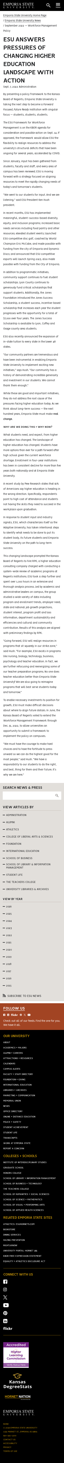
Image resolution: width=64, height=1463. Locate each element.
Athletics (12, 829)
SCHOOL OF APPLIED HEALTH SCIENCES (23, 1210)
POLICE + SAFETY (12, 1122)
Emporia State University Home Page (24, 15)
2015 (9, 986)
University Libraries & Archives (27, 889)
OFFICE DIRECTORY (13, 1111)
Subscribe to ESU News (23, 996)
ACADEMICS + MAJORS (15, 1048)
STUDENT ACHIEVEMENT (15, 1127)
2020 (9, 950)
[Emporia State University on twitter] (5, 1298)
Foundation (13, 844)
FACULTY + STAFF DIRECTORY (18, 1074)
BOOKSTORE (9, 1229)
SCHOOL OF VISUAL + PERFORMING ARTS (24, 1205)
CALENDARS (9, 1064)
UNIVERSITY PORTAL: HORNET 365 (20, 1251)
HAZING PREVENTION (14, 1240)
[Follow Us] (32, 1016)
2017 (8, 971)
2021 (8, 942)
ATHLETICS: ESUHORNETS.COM (18, 1224)
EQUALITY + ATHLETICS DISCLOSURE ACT (24, 1261)
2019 (9, 957)
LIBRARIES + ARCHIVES (15, 1090)
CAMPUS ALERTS (11, 1069)
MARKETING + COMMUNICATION (19, 1095)
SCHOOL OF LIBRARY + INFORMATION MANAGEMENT (29, 1178)
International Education (22, 851)
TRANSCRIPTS (10, 1138)
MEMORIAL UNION (12, 1101)
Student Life (14, 875)
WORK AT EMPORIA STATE (17, 1143)
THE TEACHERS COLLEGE (16, 1189)
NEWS (6, 1106)
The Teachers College (21, 882)
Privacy (7, 1447)
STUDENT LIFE (10, 1133)
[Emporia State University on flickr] (7, 1329)
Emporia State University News (23, 21)
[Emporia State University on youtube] (6, 1306)
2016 (8, 978)
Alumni (10, 822)
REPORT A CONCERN (13, 1149)
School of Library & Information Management (28, 866)
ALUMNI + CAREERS (13, 1053)
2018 (8, 964)
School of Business (19, 858)
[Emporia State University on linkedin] (5, 1322)
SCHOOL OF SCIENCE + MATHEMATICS (22, 1200)
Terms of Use (10, 1451)
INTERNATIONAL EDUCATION (17, 1085)
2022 (9, 935)
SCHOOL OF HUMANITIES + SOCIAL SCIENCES (26, 1194)
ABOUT (6, 1042)
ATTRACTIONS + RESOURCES (18, 1058)
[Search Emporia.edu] (48, 5)
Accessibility (10, 1443)
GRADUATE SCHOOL (13, 1168)
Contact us (9, 1440)
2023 (9, 928)
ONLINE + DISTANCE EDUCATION (19, 1117)
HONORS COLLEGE (12, 1173)
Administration (16, 815)
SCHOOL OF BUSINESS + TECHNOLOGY (22, 1184)
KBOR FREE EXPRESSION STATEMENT (22, 1256)
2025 (9, 914)
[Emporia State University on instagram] (5, 1291)
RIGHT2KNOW (10, 1245)
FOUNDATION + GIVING (14, 1080)
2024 (9, 921)
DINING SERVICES (12, 1235)
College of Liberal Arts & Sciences (29, 837)
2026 (9, 906)
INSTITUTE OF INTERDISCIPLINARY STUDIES (25, 1162)
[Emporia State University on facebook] (5, 1283)
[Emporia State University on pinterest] (5, 1314)
